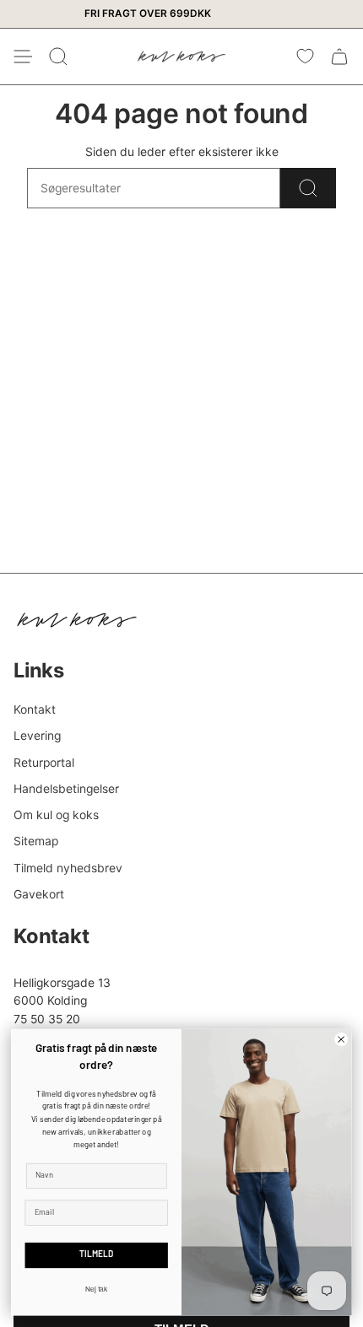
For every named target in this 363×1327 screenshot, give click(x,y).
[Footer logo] (77, 620)
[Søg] (308, 188)
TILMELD (96, 1255)
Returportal (44, 762)
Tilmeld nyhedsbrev (68, 868)
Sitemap (36, 841)
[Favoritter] (305, 56)
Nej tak (96, 1289)
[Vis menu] (22, 56)
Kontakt (35, 709)
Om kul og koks (56, 815)
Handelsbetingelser (66, 789)
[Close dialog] (341, 1040)
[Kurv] (339, 56)
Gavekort (39, 894)
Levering (37, 735)
